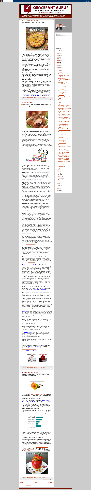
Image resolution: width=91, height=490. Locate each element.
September (60, 166)
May (59, 173)
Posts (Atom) (28, 485)
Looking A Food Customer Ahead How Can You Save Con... (64, 84)
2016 (58, 67)
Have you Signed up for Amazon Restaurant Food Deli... (64, 101)
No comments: (46, 99)
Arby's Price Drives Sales (63, 104)
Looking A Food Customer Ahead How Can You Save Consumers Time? (35, 375)
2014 (58, 182)
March (59, 176)
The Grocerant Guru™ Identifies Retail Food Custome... (63, 136)
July (59, 169)
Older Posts (50, 482)
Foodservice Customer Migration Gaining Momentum (62, 88)
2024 (58, 53)
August (59, 168)
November (60, 72)
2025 (58, 52)
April (59, 174)
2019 (58, 62)
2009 (58, 190)
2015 (58, 69)
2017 (58, 65)
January (60, 179)
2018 (58, 63)
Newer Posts (22, 482)
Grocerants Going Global (63, 144)
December (60, 70)
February (60, 178)
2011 (58, 187)
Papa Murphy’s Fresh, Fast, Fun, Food (33, 22)
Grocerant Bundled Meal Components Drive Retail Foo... (63, 126)
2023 (58, 55)
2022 (58, 57)
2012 (58, 185)
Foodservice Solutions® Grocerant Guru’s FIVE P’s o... (64, 118)
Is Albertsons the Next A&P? (64, 161)
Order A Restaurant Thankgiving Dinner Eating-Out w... (64, 79)
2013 (58, 183)
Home (36, 482)
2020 (58, 60)
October (60, 73)
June (59, 171)
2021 (58, 58)
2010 (58, 188)
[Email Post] (50, 99)
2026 (58, 50)
